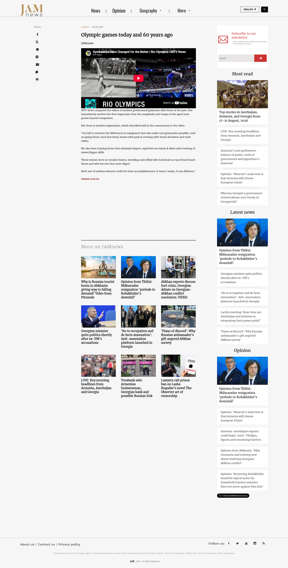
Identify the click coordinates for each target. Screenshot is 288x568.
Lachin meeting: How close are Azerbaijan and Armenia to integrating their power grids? (241, 316)
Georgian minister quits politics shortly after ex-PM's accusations (96, 337)
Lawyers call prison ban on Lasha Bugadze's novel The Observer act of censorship (176, 388)
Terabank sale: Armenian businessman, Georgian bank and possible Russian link (136, 388)
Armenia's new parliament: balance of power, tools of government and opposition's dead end (240, 157)
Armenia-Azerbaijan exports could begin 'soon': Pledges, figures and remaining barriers (241, 435)
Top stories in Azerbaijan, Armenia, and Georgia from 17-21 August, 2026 (239, 116)
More (182, 10)
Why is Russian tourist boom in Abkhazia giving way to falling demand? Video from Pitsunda (97, 289)
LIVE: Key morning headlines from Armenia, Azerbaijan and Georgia (96, 386)
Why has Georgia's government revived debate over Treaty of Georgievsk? (241, 197)
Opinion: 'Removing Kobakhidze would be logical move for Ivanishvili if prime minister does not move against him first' (242, 480)
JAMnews (87, 43)
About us (27, 544)
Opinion (118, 10)
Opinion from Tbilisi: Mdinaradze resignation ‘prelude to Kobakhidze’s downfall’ (138, 289)
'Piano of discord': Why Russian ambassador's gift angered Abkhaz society (178, 337)
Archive (86, 27)
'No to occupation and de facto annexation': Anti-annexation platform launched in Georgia (137, 338)
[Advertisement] (138, 210)
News (95, 10)
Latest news (242, 212)
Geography (148, 10)
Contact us (46, 544)
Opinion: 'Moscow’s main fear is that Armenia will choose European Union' (242, 178)
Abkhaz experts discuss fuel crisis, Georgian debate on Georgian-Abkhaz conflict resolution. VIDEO (178, 289)
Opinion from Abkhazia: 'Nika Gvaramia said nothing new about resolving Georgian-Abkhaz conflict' (240, 457)
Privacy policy (69, 544)
